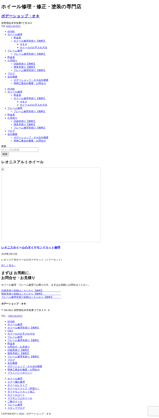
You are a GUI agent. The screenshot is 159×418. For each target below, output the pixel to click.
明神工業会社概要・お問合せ (30, 83)
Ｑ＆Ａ (23, 44)
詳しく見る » (8, 265)
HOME (11, 31)
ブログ (11, 73)
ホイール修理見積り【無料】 (30, 41)
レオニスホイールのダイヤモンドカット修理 (30, 247)
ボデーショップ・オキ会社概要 (31, 80)
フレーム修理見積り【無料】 (30, 54)
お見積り (12, 60)
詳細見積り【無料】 (25, 63)
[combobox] (19, 150)
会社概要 (12, 76)
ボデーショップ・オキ (20, 16)
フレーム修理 (14, 50)
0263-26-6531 (13, 26)
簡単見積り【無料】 (25, 67)
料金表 (17, 37)
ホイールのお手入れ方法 (33, 47)
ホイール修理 (14, 34)
